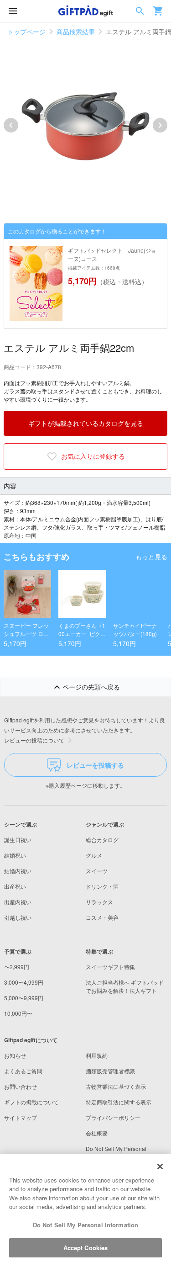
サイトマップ (20, 1117)
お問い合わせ (20, 1086)
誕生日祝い (17, 839)
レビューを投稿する (95, 764)
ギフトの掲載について (31, 1102)
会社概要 (97, 1133)
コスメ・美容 (102, 917)
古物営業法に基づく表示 (116, 1086)
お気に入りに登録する (93, 456)
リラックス (99, 902)
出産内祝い (17, 902)
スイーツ (97, 871)
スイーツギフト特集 (110, 966)
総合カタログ (102, 839)
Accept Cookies (85, 1247)
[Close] (160, 1166)
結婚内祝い (17, 871)
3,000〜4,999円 (23, 982)
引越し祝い (17, 917)
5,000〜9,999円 (23, 998)
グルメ (94, 855)
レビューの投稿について (34, 740)
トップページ (26, 31)
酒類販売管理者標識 (110, 1071)
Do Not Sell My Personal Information (86, 1224)
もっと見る (151, 556)
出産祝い (15, 886)
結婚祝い (15, 855)
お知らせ (15, 1055)
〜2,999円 (16, 966)
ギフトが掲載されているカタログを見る (85, 423)
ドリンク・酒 (102, 886)
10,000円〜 (18, 1013)
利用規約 (97, 1055)
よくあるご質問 (23, 1071)
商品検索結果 (76, 31)
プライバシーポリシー (113, 1117)
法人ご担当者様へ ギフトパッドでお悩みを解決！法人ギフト (125, 986)
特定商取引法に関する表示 (118, 1102)
